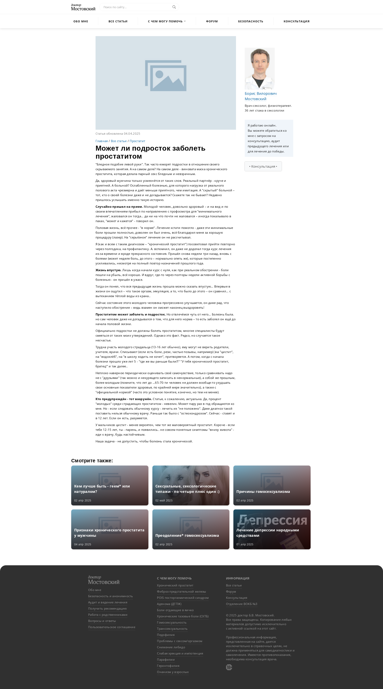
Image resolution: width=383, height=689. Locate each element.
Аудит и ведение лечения (107, 602)
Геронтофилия (168, 666)
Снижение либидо (171, 647)
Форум (212, 21)
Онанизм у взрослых (173, 672)
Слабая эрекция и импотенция (180, 653)
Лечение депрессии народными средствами (267, 533)
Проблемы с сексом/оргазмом (179, 641)
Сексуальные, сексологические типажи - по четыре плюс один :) (187, 489)
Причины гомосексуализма (263, 491)
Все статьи (118, 21)
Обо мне (80, 21)
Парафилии (166, 659)
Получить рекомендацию (107, 608)
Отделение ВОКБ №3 (242, 604)
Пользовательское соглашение (111, 627)
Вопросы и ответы (102, 621)
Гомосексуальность (172, 622)
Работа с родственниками (107, 615)
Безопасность (250, 21)
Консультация (297, 21)
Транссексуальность (172, 629)
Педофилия (166, 635)
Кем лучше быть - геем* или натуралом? (102, 489)
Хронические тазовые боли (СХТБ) (182, 616)
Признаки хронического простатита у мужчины (109, 533)
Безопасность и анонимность (110, 596)
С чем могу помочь (165, 21)
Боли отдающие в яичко (175, 610)
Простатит (137, 141)
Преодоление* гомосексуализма (187, 535)
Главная (102, 141)
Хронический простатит (175, 585)
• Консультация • (263, 166)
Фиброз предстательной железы (181, 591)
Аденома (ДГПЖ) (169, 604)
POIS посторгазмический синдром (183, 598)
